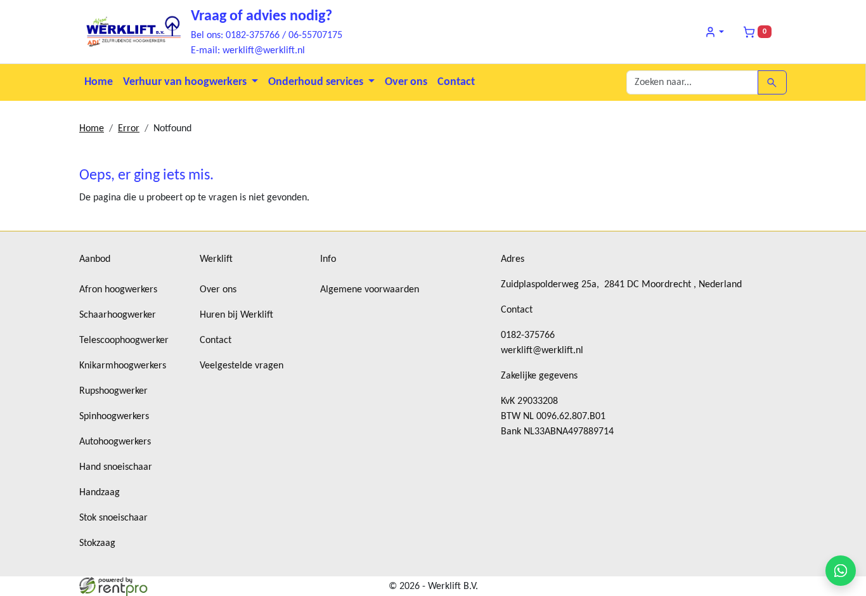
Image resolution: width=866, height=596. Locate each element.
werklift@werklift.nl (542, 351)
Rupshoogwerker (113, 391)
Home (98, 82)
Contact (456, 82)
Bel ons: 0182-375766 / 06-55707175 (266, 35)
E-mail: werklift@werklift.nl (248, 51)
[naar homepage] (130, 31)
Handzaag (99, 493)
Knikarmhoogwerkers (122, 366)
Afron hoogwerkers (118, 290)
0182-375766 (528, 335)
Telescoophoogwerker (124, 340)
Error (128, 129)
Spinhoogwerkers (114, 416)
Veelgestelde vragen (241, 366)
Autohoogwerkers (115, 442)
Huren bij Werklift (236, 315)
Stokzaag (97, 543)
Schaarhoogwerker (117, 315)
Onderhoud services (317, 82)
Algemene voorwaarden (369, 290)
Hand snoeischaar (115, 467)
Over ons (406, 82)
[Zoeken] (772, 82)
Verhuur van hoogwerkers (186, 82)
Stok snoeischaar (113, 518)
